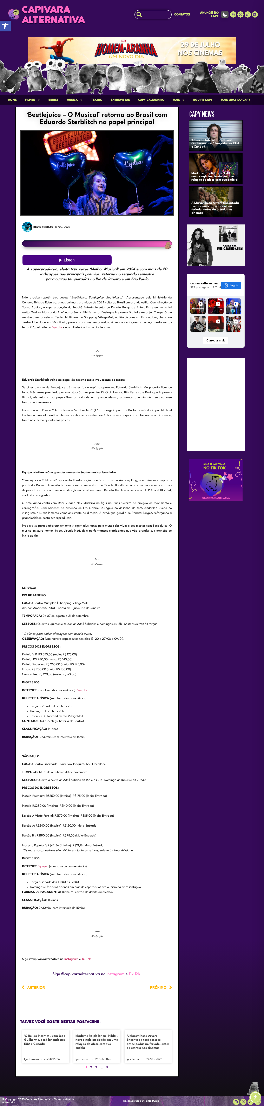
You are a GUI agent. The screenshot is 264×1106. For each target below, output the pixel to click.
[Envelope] (255, 14)
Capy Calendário (151, 100)
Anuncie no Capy (209, 14)
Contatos (182, 14)
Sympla (57, 327)
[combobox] (153, 14)
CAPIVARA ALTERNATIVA (53, 14)
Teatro (97, 100)
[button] (5, 26)
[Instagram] (233, 14)
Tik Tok (86, 959)
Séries (53, 100)
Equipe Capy (203, 100)
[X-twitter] (240, 14)
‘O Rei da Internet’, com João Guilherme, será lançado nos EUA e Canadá (44, 1039)
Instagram (71, 959)
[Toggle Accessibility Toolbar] (255, 1097)
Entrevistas (120, 100)
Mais (176, 100)
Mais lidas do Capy (235, 100)
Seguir (234, 285)
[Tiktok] (248, 14)
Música (72, 100)
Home (12, 100)
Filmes (30, 100)
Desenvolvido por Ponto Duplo (141, 1101)
